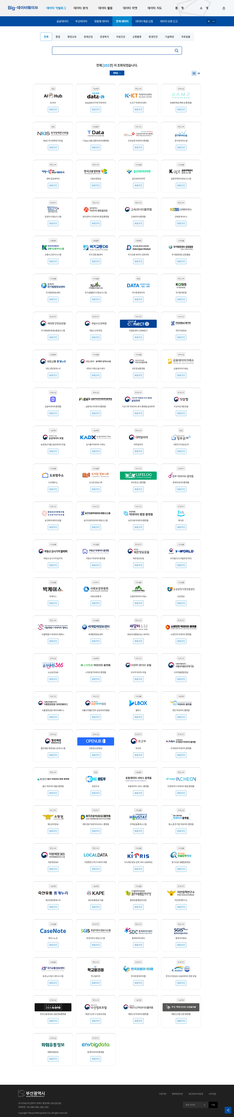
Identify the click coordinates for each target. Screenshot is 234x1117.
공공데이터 (62, 21)
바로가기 (53, 109)
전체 (46, 37)
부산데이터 (81, 21)
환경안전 (153, 37)
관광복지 (104, 37)
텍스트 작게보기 (213, 21)
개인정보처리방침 (195, 1093)
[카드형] (194, 73)
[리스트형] (198, 73)
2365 (42, 1106)
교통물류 (136, 37)
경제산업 (88, 37)
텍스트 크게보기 (209, 21)
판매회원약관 (177, 1093)
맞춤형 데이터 (101, 21)
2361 (47, 1106)
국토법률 (185, 37)
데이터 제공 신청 (144, 21)
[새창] (31, 1094)
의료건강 (120, 37)
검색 (177, 50)
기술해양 (169, 37)
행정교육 (71, 37)
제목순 (115, 72)
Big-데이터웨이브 (23, 8)
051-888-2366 (33, 1106)
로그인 (224, 8)
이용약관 (162, 1093)
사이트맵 (212, 1093)
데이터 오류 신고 (169, 21)
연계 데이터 (122, 21)
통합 (58, 37)
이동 (213, 1104)
